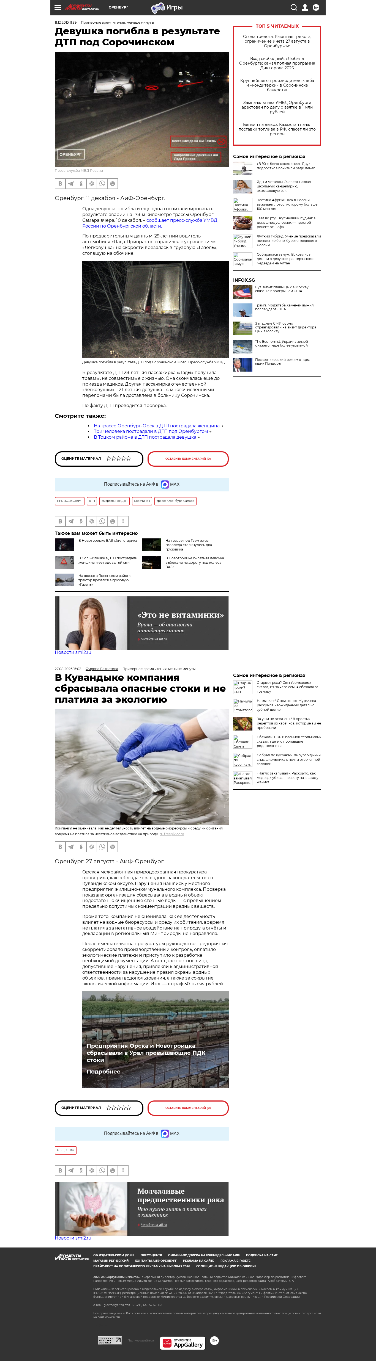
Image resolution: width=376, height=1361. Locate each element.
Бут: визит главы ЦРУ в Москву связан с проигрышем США (282, 289)
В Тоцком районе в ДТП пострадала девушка (145, 437)
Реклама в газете (235, 1261)
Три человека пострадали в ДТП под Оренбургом (151, 431)
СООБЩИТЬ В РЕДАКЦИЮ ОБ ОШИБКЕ (226, 1266)
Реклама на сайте (198, 1261)
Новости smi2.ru (73, 652)
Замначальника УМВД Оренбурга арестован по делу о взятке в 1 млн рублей (277, 107)
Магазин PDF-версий (111, 1261)
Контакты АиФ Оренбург (156, 1261)
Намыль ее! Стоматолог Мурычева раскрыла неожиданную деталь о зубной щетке (286, 705)
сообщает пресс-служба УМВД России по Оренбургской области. (149, 223)
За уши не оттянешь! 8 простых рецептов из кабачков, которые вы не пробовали (289, 723)
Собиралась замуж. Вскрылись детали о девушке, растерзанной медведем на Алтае (285, 258)
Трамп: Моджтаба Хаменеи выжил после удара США (284, 307)
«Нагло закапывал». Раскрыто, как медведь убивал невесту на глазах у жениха (287, 777)
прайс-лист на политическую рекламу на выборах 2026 (141, 1266)
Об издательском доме (113, 1255)
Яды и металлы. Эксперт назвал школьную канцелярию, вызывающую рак (284, 186)
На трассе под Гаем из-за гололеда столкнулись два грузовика (188, 544)
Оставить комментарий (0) (188, 459)
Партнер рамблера (141, 1340)
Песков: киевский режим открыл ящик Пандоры (283, 362)
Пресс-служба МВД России (79, 170)
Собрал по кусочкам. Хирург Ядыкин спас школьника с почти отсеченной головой (289, 759)
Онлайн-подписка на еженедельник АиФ (204, 1255)
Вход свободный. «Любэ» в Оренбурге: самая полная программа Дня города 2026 (277, 63)
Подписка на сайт (261, 1255)
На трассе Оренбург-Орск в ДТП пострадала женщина (157, 425)
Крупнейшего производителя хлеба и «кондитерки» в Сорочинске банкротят (277, 85)
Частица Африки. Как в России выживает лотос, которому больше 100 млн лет (287, 204)
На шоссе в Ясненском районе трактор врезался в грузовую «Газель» (104, 580)
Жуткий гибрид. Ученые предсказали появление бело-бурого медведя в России (289, 240)
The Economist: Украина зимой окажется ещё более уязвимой (281, 343)
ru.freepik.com (172, 834)
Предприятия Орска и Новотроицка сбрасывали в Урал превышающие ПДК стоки (146, 1052)
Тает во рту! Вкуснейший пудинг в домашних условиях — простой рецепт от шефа (286, 222)
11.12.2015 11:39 (66, 22)
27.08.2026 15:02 (68, 669)
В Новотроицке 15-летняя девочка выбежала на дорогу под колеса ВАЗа (194, 562)
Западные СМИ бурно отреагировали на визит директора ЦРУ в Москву (285, 327)
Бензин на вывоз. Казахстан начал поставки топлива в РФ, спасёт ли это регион (277, 129)
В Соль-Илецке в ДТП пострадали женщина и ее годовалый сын (107, 560)
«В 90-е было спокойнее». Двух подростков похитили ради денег (286, 166)
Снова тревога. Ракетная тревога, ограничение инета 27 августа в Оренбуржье (277, 41)
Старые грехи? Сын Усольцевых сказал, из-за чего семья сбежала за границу (287, 686)
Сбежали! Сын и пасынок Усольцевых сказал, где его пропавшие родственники (289, 741)
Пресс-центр (151, 1255)
